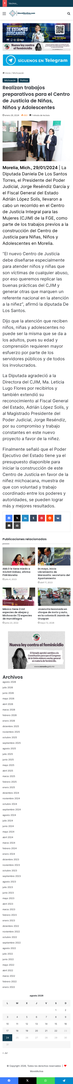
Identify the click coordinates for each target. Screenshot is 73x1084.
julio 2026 (8, 687)
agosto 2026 (9, 682)
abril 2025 (8, 770)
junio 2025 (8, 759)
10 (7, 1023)
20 (36, 1030)
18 (17, 1030)
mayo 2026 (8, 698)
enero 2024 (9, 854)
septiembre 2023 (12, 876)
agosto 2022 (9, 948)
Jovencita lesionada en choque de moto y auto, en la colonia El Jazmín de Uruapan (53, 613)
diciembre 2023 (11, 859)
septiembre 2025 (12, 743)
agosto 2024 (9, 815)
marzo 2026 (9, 709)
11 (17, 1023)
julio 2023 (8, 887)
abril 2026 (8, 704)
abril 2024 (8, 837)
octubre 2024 (10, 804)
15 (56, 1023)
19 (27, 1030)
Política (24, 80)
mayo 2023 (8, 898)
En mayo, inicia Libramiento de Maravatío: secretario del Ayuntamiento (54, 573)
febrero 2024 (10, 848)
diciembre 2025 (11, 726)
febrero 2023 (10, 915)
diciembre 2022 (11, 926)
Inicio (8, 73)
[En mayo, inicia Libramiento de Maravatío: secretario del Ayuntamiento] (54, 556)
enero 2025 (9, 787)
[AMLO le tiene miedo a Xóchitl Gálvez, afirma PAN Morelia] (19, 556)
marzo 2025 (9, 776)
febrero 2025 (10, 781)
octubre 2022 (10, 937)
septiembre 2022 (12, 942)
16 (65, 1023)
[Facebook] (9, 518)
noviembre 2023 (11, 865)
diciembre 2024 (11, 792)
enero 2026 (9, 720)
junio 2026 (8, 693)
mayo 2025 (8, 765)
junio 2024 (8, 826)
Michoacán (18, 73)
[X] (17, 518)
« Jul (5, 1053)
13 (36, 1023)
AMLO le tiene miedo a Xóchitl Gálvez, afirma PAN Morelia (16, 572)
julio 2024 (8, 820)
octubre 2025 (10, 737)
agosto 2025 (9, 748)
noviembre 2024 (11, 798)
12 (27, 1023)
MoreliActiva (36, 1071)
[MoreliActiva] (22, 13)
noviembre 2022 (11, 931)
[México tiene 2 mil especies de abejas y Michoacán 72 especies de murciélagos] (19, 597)
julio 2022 (8, 953)
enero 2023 (9, 920)
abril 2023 (8, 903)
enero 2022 (9, 987)
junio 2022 (8, 959)
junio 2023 (8, 892)
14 (46, 1023)
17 (7, 1030)
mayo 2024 (8, 831)
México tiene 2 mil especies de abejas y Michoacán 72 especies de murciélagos (17, 613)
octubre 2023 (10, 870)
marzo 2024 (9, 842)
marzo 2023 (9, 909)
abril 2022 (8, 970)
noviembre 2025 (11, 731)
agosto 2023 (9, 881)
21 (46, 1030)
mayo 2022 (8, 964)
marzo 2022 (9, 976)
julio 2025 (8, 754)
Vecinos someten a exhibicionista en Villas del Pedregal (38, 3)
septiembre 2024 (12, 809)
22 (55, 1030)
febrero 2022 (10, 981)
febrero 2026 (10, 715)
